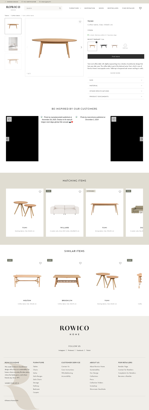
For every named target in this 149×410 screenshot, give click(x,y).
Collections (94, 376)
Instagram (62, 350)
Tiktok (88, 350)
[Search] (60, 8)
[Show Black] (103, 46)
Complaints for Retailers (127, 373)
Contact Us (66, 366)
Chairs (35, 370)
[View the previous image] (8, 213)
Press (92, 379)
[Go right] (81, 47)
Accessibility (66, 376)
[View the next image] (141, 213)
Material (94, 85)
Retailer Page (123, 366)
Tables (7, 15)
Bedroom (36, 389)
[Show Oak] (92, 46)
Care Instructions (68, 370)
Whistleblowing (67, 373)
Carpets (36, 392)
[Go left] (27, 47)
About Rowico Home (97, 366)
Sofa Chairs (37, 379)
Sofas (35, 373)
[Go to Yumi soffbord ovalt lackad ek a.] (13, 26)
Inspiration (89, 8)
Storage (36, 383)
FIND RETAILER (128, 8)
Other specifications (99, 91)
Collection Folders (96, 383)
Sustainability (95, 370)
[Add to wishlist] (80, 22)
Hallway (36, 386)
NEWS (101, 8)
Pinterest (71, 350)
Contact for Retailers (125, 370)
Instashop (93, 386)
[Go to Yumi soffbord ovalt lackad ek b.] (13, 61)
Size (91, 80)
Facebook (80, 350)
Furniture (74, 8)
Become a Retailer (125, 376)
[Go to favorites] (140, 8)
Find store (116, 56)
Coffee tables (15, 15)
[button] (22, 138)
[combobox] (41, 8)
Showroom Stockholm (98, 389)
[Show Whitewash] (115, 46)
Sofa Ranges (37, 376)
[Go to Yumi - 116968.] (13, 44)
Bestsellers (113, 8)
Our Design (94, 373)
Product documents (99, 96)
